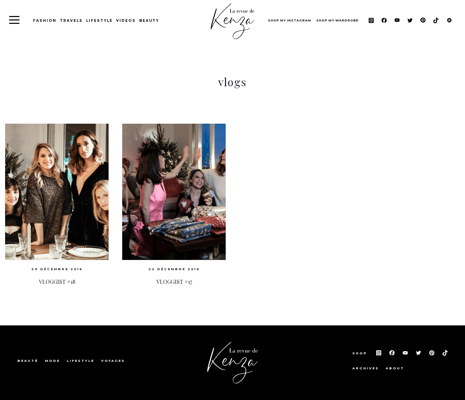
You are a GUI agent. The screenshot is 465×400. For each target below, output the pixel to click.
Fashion (45, 20)
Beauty (149, 20)
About (395, 368)
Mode (52, 361)
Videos (126, 20)
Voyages (113, 361)
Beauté (27, 361)
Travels (71, 20)
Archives (365, 368)
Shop (360, 353)
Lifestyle (99, 20)
